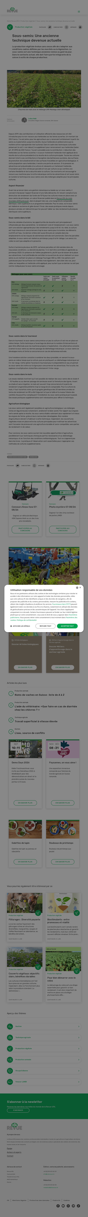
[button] (20, 626)
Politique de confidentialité (26, 620)
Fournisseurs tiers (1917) (61, 604)
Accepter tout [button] (67, 626)
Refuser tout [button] (45, 626)
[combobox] (77, 588)
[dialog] (44, 608)
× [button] (80, 587)
